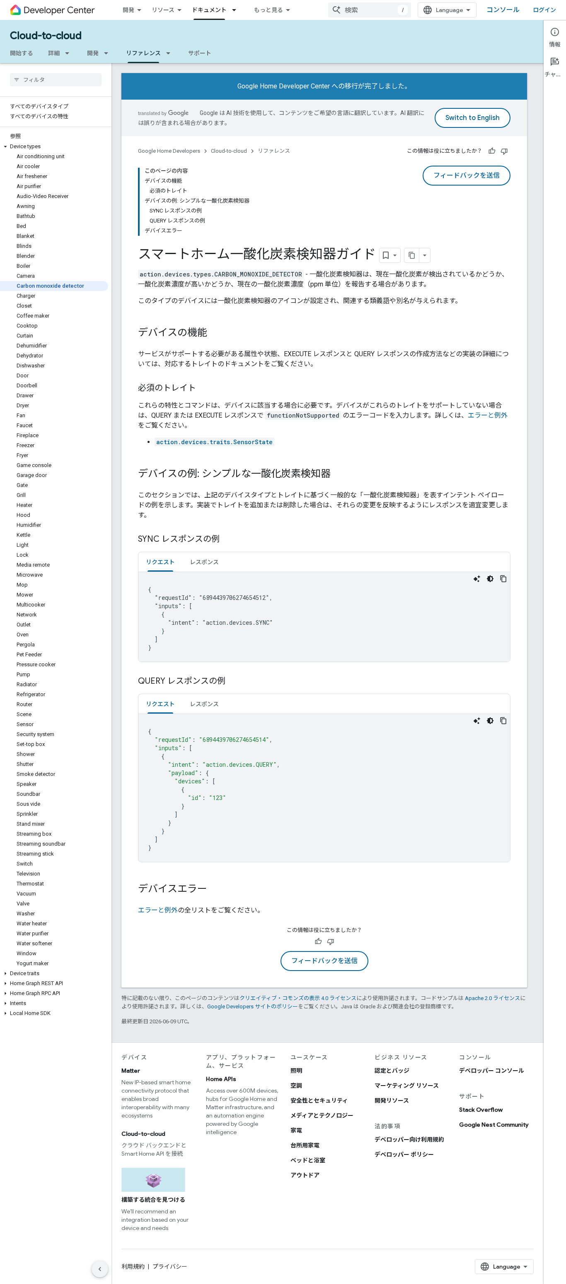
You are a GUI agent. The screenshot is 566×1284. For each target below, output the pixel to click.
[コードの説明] (477, 578)
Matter (130, 1070)
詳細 (54, 53)
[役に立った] (492, 151)
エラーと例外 (488, 415)
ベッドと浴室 (307, 1160)
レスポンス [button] (204, 562)
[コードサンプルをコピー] (503, 578)
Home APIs (221, 1079)
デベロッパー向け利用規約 (409, 1139)
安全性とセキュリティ (319, 1100)
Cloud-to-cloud (46, 35)
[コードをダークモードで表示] (490, 578)
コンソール (503, 10)
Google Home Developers (169, 151)
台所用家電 (304, 1145)
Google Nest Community (494, 1124)
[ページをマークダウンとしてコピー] (411, 255)
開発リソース (392, 1100)
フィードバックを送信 (466, 175)
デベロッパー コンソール (491, 1070)
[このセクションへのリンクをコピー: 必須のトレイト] (204, 389)
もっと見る (268, 10)
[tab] (160, 562)
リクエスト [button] (160, 562)
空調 (296, 1085)
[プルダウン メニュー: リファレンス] (171, 53)
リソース (163, 10)
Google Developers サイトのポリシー (252, 1006)
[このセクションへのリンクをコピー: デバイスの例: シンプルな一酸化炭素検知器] (339, 474)
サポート (199, 53)
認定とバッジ (392, 1070)
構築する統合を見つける (153, 1199)
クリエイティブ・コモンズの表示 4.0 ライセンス (297, 998)
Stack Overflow (481, 1109)
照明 (296, 1070)
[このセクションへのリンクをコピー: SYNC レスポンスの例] (228, 540)
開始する (21, 53)
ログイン (544, 10)
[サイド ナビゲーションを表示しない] (100, 1269)
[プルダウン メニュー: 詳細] (70, 53)
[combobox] (369, 9)
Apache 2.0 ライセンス (492, 998)
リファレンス (143, 53)
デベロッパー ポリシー (404, 1154)
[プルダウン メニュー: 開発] (109, 53)
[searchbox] (56, 79)
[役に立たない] (504, 151)
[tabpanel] (324, 617)
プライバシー (169, 1266)
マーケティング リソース (407, 1085)
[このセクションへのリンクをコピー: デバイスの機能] (215, 333)
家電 (296, 1130)
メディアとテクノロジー (321, 1115)
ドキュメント (209, 10)
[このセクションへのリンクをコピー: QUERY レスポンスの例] (233, 682)
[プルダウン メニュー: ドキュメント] (237, 10)
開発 (128, 10)
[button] (54, 147)
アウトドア (304, 1175)
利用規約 (133, 1266)
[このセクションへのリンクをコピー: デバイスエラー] (215, 890)
